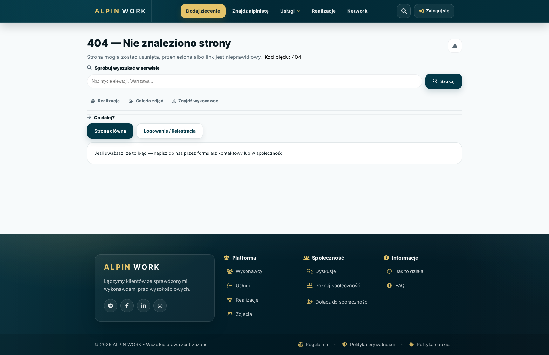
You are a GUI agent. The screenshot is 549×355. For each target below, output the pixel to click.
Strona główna (110, 130)
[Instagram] (160, 305)
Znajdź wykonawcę (198, 100)
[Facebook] (127, 305)
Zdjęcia (244, 314)
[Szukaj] (404, 11)
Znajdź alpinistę (250, 11)
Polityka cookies (434, 344)
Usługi (287, 11)
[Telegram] (110, 305)
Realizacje (324, 11)
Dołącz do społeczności (342, 302)
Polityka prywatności (372, 344)
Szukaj (447, 81)
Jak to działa (409, 271)
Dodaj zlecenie (203, 11)
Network (357, 11)
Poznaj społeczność (337, 286)
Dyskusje (325, 271)
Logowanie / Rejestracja (170, 130)
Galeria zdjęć (149, 100)
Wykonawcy (249, 271)
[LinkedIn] (143, 305)
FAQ (400, 286)
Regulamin (317, 344)
